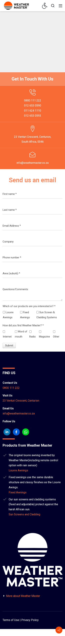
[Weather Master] (16, 5)
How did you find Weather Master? (23, 325)
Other (56, 336)
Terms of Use (11, 620)
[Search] (52, 5)
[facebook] (16, 431)
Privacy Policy (30, 620)
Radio (32, 336)
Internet (7, 336)
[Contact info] (58, 630)
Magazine (44, 336)
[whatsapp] (25, 431)
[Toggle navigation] (60, 6)
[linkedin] (6, 431)
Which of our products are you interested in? (29, 306)
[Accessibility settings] (45, 5)
